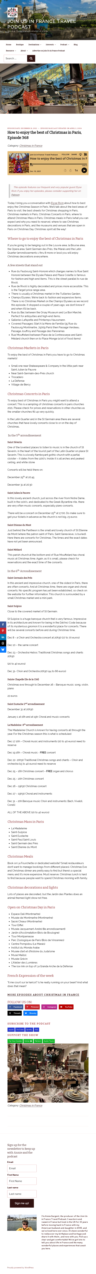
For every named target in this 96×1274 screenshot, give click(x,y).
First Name (13, 1174)
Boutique (20, 45)
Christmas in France (30, 145)
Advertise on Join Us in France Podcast (48, 51)
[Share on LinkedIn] (3, 637)
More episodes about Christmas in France (43, 994)
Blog (76, 45)
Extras (27, 1041)
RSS (36, 1030)
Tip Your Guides (15, 1041)
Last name (12, 1187)
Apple (11, 1030)
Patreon (15, 194)
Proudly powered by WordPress (20, 1268)
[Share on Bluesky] (3, 649)
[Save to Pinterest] (3, 631)
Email (10, 1162)
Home (8, 45)
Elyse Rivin (57, 203)
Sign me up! (22, 1203)
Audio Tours (49, 1041)
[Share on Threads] (3, 643)
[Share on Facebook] (3, 624)
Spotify (29, 1030)
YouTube (20, 1030)
